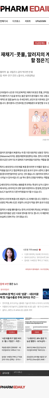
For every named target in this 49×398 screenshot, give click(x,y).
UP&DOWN (40, 21)
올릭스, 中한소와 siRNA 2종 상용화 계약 (17, 310)
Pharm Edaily (12, 387)
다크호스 (16, 21)
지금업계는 (40, 43)
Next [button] (14, 374)
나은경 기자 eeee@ (30, 249)
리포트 (28, 21)
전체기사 (4, 21)
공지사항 (5, 373)
